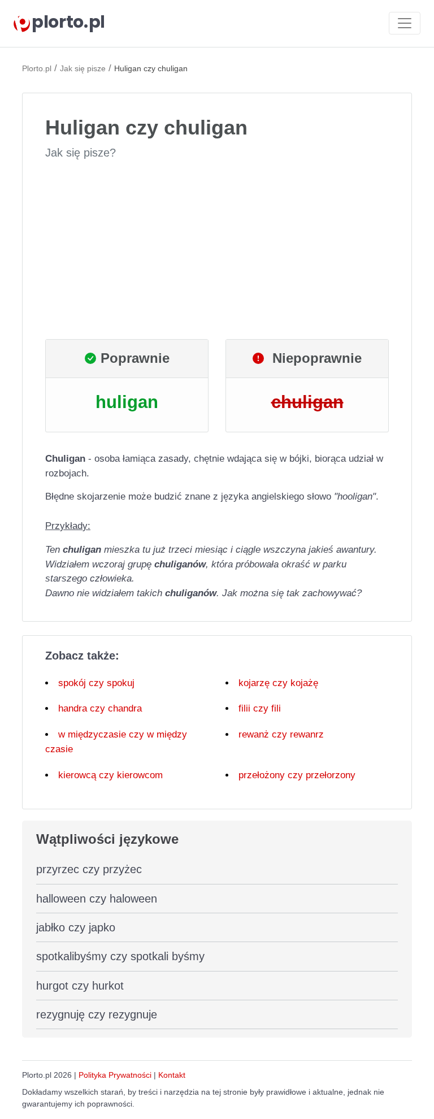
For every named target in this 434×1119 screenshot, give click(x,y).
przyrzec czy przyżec (89, 869)
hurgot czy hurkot (80, 985)
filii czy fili (259, 708)
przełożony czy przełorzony (296, 775)
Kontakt (171, 1074)
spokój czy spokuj (96, 683)
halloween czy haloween (96, 898)
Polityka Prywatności (115, 1074)
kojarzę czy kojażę (278, 683)
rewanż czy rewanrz (281, 734)
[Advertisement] (217, 250)
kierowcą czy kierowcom (110, 775)
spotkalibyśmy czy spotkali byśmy (120, 956)
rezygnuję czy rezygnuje (96, 1014)
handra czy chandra (100, 708)
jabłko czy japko (75, 927)
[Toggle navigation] (404, 23)
